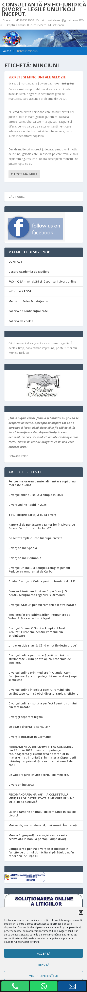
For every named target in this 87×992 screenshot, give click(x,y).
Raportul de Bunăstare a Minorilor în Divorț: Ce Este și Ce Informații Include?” (41, 526)
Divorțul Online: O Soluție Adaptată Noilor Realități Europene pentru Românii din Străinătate (38, 631)
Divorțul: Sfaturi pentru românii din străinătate (42, 605)
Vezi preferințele (43, 975)
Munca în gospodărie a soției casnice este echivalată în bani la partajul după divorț (37, 837)
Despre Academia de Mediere (28, 271)
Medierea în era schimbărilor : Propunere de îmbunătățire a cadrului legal (39, 616)
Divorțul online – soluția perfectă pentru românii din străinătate (42, 705)
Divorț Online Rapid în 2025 (27, 505)
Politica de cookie (20, 321)
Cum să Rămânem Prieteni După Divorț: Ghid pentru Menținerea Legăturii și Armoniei (39, 593)
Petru (15, 83)
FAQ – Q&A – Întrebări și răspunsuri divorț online (42, 281)
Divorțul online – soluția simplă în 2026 (35, 495)
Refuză (43, 964)
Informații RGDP (19, 291)
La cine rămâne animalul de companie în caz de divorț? (42, 813)
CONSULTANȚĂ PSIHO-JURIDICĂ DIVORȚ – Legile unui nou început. (44, 9)
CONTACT (15, 261)
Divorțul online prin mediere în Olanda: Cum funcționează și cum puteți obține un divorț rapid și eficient (43, 676)
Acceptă (43, 953)
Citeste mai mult (24, 174)
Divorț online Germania (24, 558)
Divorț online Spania (22, 548)
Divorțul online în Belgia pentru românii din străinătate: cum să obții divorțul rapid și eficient (43, 691)
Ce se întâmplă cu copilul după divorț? (35, 538)
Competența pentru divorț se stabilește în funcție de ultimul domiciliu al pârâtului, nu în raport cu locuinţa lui (41, 852)
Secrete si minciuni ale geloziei (37, 77)
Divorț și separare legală (25, 717)
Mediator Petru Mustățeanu (28, 301)
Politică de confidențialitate (28, 311)
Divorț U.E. (46, 83)
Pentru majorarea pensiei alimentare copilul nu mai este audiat (42, 483)
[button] (81, 912)
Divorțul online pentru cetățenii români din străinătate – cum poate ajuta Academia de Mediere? (39, 658)
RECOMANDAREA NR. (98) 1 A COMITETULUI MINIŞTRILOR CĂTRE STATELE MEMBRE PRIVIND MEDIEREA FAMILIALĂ (41, 798)
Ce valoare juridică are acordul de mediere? (38, 775)
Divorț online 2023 (21, 784)
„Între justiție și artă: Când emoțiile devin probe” (42, 645)
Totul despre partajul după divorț (32, 515)
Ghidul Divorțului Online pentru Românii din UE (41, 581)
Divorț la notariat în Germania (30, 737)
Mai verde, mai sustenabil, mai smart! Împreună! (42, 825)
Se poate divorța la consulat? (29, 727)
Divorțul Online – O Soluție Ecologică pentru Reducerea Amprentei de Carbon (39, 569)
